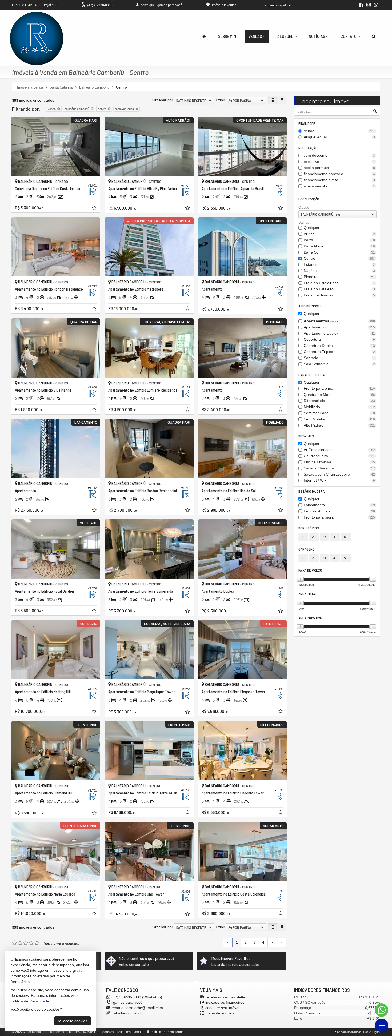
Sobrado (339, 358)
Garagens (306, 549)
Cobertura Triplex (339, 352)
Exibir (220, 100)
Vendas (255, 36)
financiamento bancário (339, 174)
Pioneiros (339, 277)
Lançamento (339, 505)
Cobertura (339, 339)
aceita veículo (339, 186)
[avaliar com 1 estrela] (14, 943)
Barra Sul (339, 252)
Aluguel (285, 36)
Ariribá (339, 234)
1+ (303, 537)
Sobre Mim (227, 36)
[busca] (374, 36)
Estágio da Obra (311, 491)
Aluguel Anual (339, 137)
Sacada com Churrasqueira (339, 474)
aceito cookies (74, 1021)
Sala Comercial (339, 364)
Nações (339, 270)
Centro (339, 258)
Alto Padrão (339, 425)
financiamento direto (339, 180)
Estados (339, 264)
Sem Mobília (339, 419)
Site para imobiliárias (348, 1032)
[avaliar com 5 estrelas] (36, 943)
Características (312, 374)
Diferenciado (339, 401)
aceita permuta (339, 168)
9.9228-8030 (100, 5)
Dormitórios (308, 528)
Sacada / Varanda (339, 468)
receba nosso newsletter (226, 997)
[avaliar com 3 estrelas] (25, 943)
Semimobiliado (339, 413)
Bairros (303, 222)
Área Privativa (310, 617)
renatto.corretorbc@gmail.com (137, 1008)
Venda (339, 131)
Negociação (308, 148)
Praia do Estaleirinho (339, 283)
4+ (335, 537)
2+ (314, 537)
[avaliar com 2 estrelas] (20, 943)
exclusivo (339, 161)
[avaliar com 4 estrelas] (31, 943)
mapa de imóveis (219, 1013)
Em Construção (339, 511)
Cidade (303, 208)
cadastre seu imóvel (222, 1008)
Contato (349, 36)
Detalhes (306, 436)
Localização (308, 199)
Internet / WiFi (339, 480)
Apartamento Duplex (339, 333)
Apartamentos (339, 321)
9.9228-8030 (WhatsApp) (136, 997)
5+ (346, 537)
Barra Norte (339, 246)
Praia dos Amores (339, 295)
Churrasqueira (339, 456)
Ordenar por (162, 100)
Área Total (307, 594)
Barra (339, 240)
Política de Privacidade (167, 1032)
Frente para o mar (339, 388)
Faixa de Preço (310, 570)
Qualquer (311, 228)
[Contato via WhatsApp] (381, 1010)
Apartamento (339, 327)
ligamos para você (126, 1002)
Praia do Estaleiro (339, 289)
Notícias (317, 36)
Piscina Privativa (339, 462)
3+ (324, 537)
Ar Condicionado (339, 450)
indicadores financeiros (224, 1002)
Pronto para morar (339, 517)
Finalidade (306, 123)
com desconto (339, 155)
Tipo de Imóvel (310, 306)
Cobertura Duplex (339, 345)
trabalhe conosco (126, 1013)
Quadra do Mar (339, 394)
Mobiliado (339, 407)
